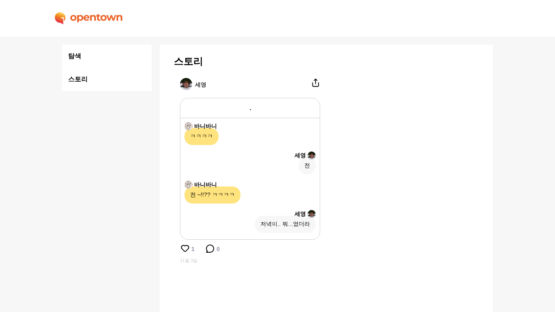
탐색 (74, 55)
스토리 (78, 79)
